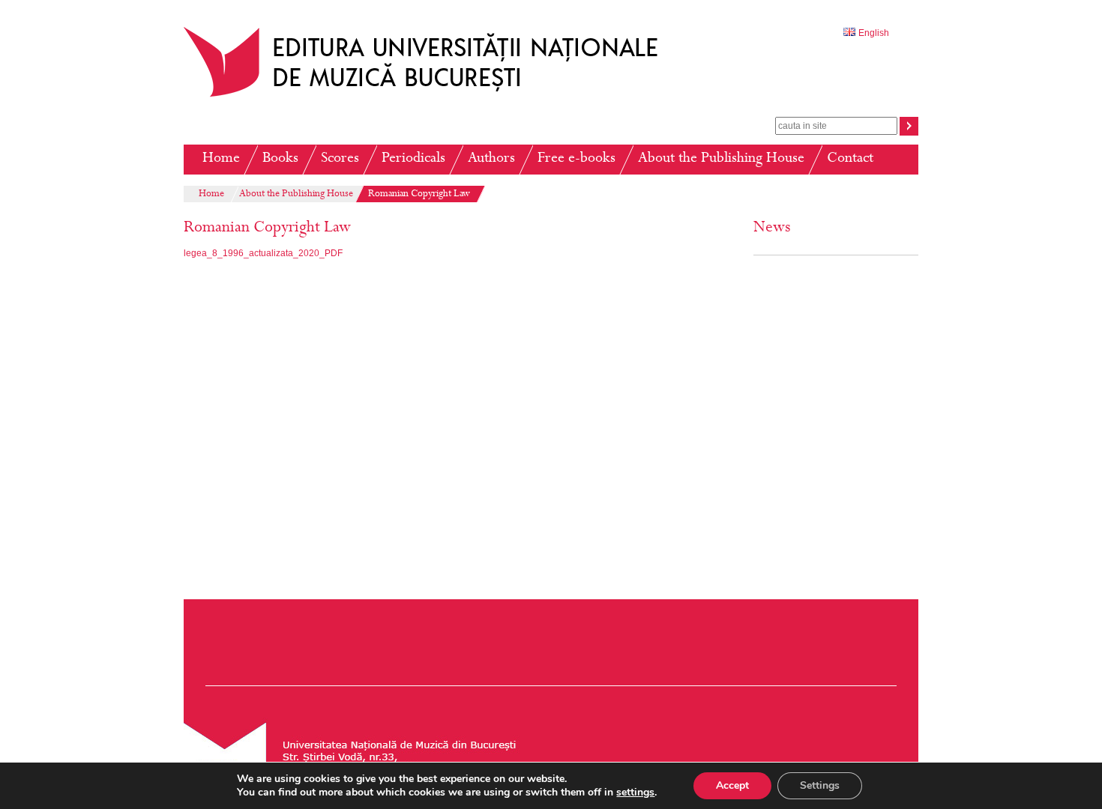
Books (280, 159)
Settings (820, 785)
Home (221, 159)
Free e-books (576, 159)
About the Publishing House (721, 159)
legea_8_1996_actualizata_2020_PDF (263, 253)
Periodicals (413, 159)
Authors (491, 159)
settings (635, 792)
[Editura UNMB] (432, 96)
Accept (732, 785)
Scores (340, 159)
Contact (850, 159)
